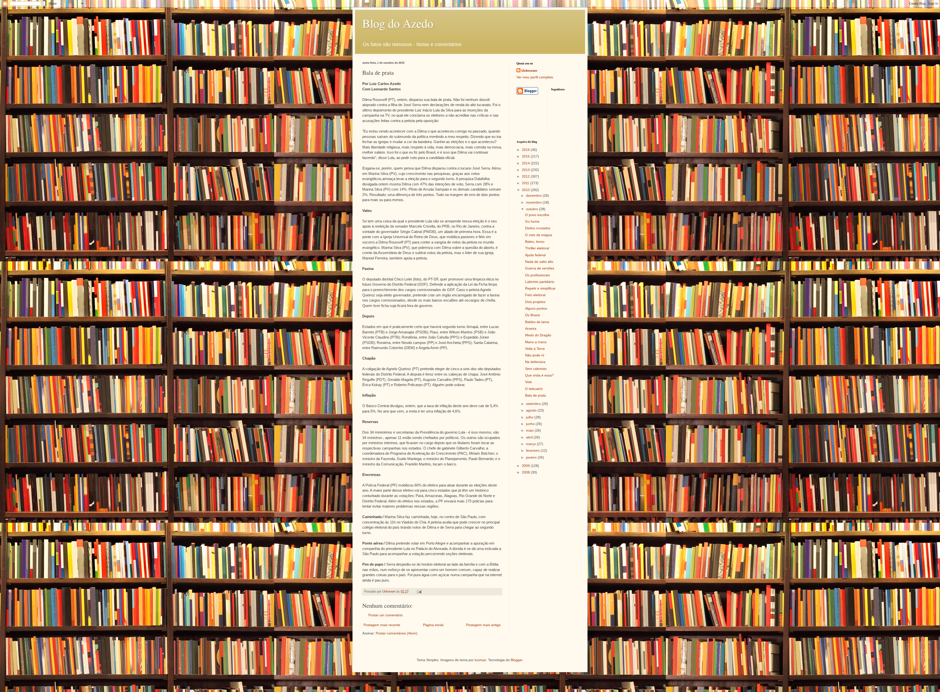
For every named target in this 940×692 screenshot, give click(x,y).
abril (530, 437)
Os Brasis (532, 315)
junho (531, 424)
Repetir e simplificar (540, 288)
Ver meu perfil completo (535, 77)
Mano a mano (536, 342)
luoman (480, 660)
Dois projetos (535, 302)
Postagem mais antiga (483, 625)
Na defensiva (535, 362)
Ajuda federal (535, 255)
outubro (532, 209)
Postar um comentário (385, 615)
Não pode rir (534, 355)
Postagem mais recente (382, 625)
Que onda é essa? (539, 375)
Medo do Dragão (538, 335)
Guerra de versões (539, 268)
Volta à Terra (535, 349)
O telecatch (534, 389)
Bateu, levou (534, 241)
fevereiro (533, 450)
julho (530, 417)
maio (530, 430)
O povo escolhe (537, 215)
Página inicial (433, 625)
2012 (526, 176)
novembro (534, 202)
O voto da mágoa (538, 235)
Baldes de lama (537, 322)
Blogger (516, 660)
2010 (526, 190)
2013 (526, 170)
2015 (526, 156)
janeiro (532, 457)
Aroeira (530, 328)
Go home (532, 221)
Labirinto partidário (539, 282)
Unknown (529, 71)
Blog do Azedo (397, 23)
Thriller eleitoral (537, 248)
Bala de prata (535, 395)
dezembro (534, 195)
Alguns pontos (536, 308)
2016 (526, 150)
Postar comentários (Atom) (396, 633)
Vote (528, 382)
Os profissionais (537, 275)
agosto (532, 410)
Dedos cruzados (537, 228)
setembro (534, 404)
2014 (526, 163)
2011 (526, 183)
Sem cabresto (536, 369)
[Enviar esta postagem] (419, 591)
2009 (526, 466)
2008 (526, 472)
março (531, 444)
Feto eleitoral (535, 295)
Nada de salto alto (539, 262)
